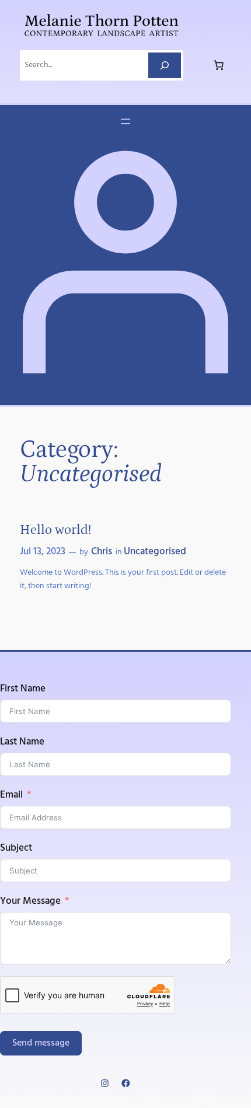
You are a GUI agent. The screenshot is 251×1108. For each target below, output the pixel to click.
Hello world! (55, 529)
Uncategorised (155, 552)
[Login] (125, 388)
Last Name (22, 742)
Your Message (30, 901)
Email (11, 795)
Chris (101, 552)
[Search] (164, 65)
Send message (40, 1043)
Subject (16, 848)
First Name (23, 689)
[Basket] (219, 65)
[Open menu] (125, 121)
